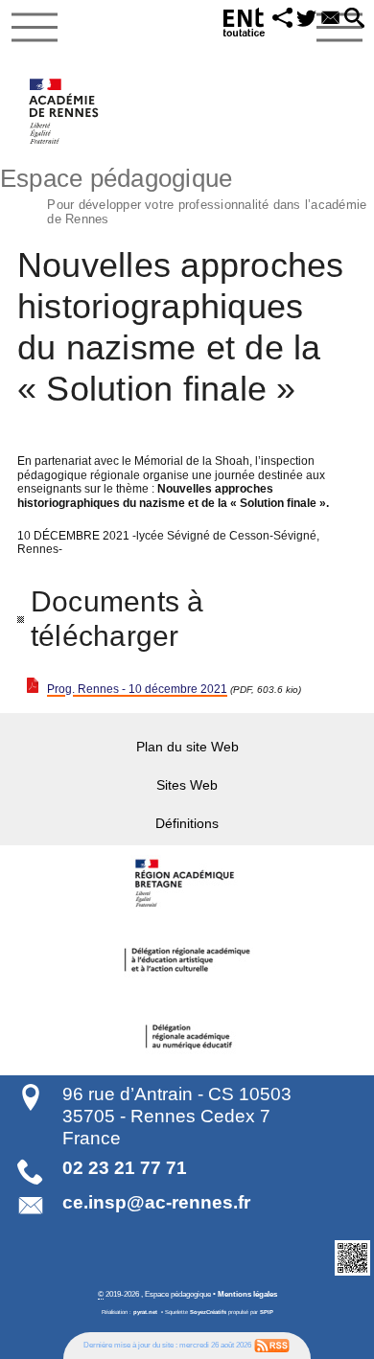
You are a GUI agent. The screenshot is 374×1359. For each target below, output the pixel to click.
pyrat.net (145, 1312)
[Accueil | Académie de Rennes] (187, 883)
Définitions (187, 823)
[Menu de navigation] (34, 28)
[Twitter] (306, 19)
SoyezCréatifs (208, 1312)
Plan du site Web (187, 746)
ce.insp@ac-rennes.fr (156, 1202)
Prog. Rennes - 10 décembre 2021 (137, 689)
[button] (282, 19)
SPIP (266, 1312)
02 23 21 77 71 (124, 1168)
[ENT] (244, 25)
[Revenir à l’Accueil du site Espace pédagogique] (64, 111)
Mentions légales (247, 1294)
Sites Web (187, 785)
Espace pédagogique (183, 193)
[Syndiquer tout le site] (272, 1344)
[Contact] (330, 19)
